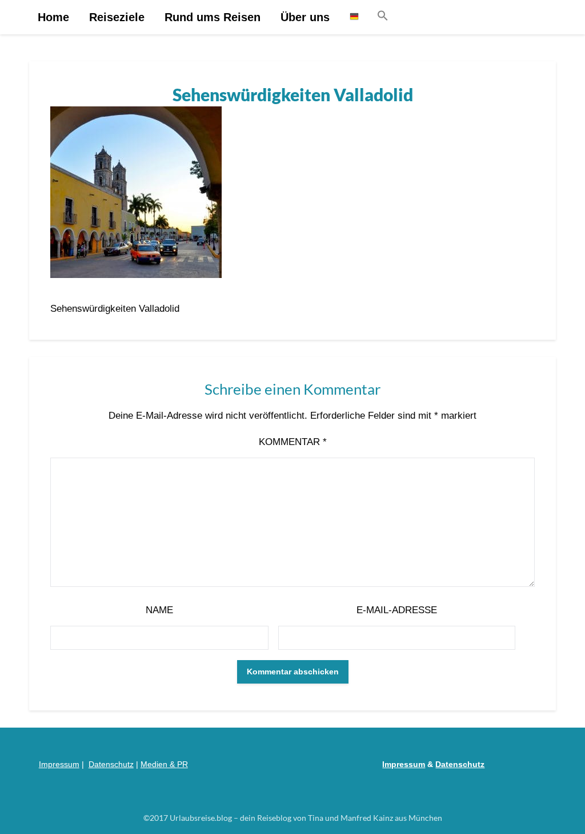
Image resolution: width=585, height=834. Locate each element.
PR (182, 764)
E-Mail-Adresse (396, 610)
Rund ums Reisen (213, 17)
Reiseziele (117, 17)
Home (53, 17)
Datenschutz (111, 764)
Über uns (305, 17)
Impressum (59, 764)
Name (159, 610)
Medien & (159, 764)
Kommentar (293, 441)
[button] (383, 16)
